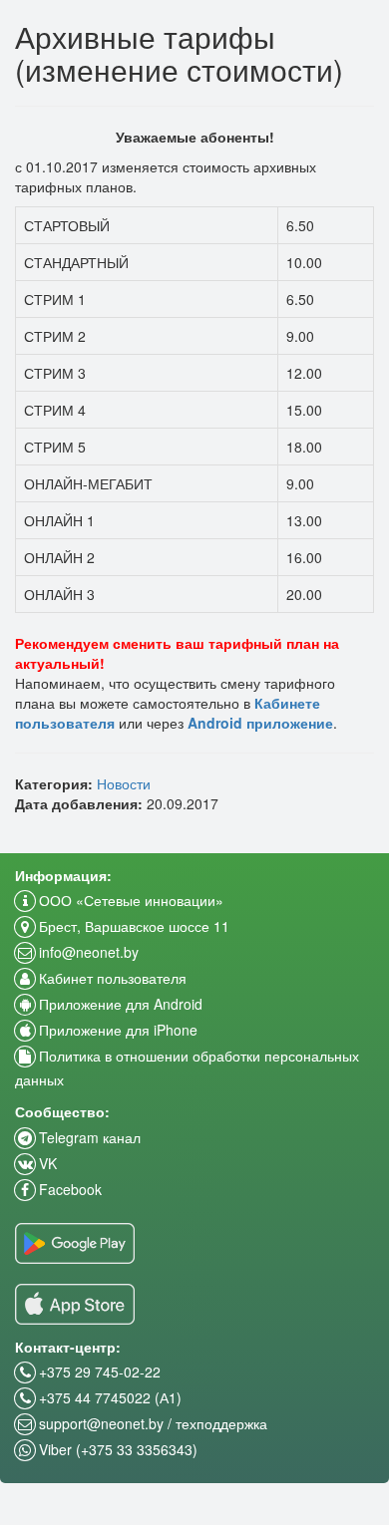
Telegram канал (88, 1137)
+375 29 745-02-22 (98, 1371)
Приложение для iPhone (116, 1030)
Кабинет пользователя (111, 978)
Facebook (68, 1189)
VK (46, 1163)
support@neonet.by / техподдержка (151, 1423)
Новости (124, 783)
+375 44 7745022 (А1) (108, 1397)
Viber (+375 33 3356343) (116, 1449)
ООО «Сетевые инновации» (129, 900)
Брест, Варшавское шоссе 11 (132, 926)
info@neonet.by (87, 952)
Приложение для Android (118, 1004)
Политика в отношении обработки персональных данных (187, 1067)
